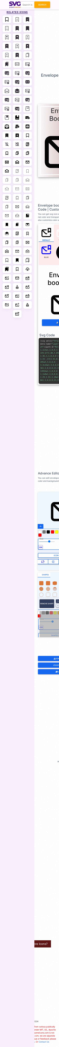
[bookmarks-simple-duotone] (17, 242)
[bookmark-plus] (27, 37)
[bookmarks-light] (27, 198)
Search (42, 4)
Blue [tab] (46, 257)
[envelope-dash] (17, 73)
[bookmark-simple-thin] (27, 171)
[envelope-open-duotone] (7, 251)
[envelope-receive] (27, 305)
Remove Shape (47, 604)
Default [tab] (46, 240)
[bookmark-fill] (27, 28)
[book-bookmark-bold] (27, 144)
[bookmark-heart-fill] (17, 37)
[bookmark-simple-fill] (7, 224)
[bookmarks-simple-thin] (7, 180)
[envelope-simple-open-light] (17, 215)
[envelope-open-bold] (17, 162)
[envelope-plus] (27, 91)
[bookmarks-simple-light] (7, 207)
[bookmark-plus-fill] (7, 46)
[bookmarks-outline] (27, 260)
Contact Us (44, 1042)
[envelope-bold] (7, 162)
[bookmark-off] (7, 144)
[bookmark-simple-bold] (7, 153)
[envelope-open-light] (27, 207)
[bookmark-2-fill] (7, 135)
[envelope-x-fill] (17, 108)
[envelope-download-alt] (17, 287)
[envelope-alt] (17, 278)
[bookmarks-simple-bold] (27, 153)
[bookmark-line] (27, 135)
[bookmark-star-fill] (27, 46)
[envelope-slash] (17, 100)
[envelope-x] (7, 108)
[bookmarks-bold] (17, 153)
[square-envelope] (27, 126)
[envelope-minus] (7, 305)
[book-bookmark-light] (7, 198)
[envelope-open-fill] (17, 91)
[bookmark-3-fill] (17, 135)
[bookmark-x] (7, 55)
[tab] (44, 574)
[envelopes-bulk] (17, 126)
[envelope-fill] (27, 82)
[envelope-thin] (27, 189)
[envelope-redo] (17, 314)
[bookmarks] (27, 55)
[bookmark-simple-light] (17, 198)
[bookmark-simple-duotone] (27, 233)
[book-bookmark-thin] (17, 171)
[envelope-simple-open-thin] (7, 189)
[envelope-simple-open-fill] (7, 233)
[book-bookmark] (17, 117)
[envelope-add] (7, 278)
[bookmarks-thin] (17, 180)
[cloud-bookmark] (27, 269)
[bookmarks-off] (17, 144)
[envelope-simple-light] (7, 215)
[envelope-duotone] (27, 242)
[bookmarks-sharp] (7, 269)
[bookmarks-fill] (7, 64)
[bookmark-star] (17, 46)
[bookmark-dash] (7, 28)
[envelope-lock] (27, 296)
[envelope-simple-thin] (17, 189)
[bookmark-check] (17, 19)
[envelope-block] (27, 278)
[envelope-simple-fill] (27, 224)
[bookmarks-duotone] (7, 242)
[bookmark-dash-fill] (17, 28)
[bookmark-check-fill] (27, 19)
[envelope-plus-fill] (7, 100)
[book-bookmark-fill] (27, 215)
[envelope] (17, 64)
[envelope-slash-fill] (27, 100)
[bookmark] (7, 19)
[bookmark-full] (17, 269)
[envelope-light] (17, 207)
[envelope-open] (7, 91)
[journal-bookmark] (27, 108)
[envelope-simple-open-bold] (7, 171)
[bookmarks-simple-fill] (17, 224)
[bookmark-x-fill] (17, 55)
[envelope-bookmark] (7, 287)
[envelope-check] (27, 64)
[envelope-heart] (7, 296)
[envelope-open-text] (7, 126)
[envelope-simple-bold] (27, 162)
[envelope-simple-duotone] (17, 251)
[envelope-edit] (27, 287)
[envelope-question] (17, 305)
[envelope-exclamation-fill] (17, 82)
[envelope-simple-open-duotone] (27, 251)
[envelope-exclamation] (7, 82)
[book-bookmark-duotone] (17, 233)
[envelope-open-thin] (27, 180)
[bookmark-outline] (7, 260)
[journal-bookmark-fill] (7, 117)
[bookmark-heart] (7, 37)
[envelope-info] (17, 296)
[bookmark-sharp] (17, 260)
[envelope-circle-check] (27, 117)
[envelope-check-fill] (7, 73)
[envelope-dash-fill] (27, 73)
